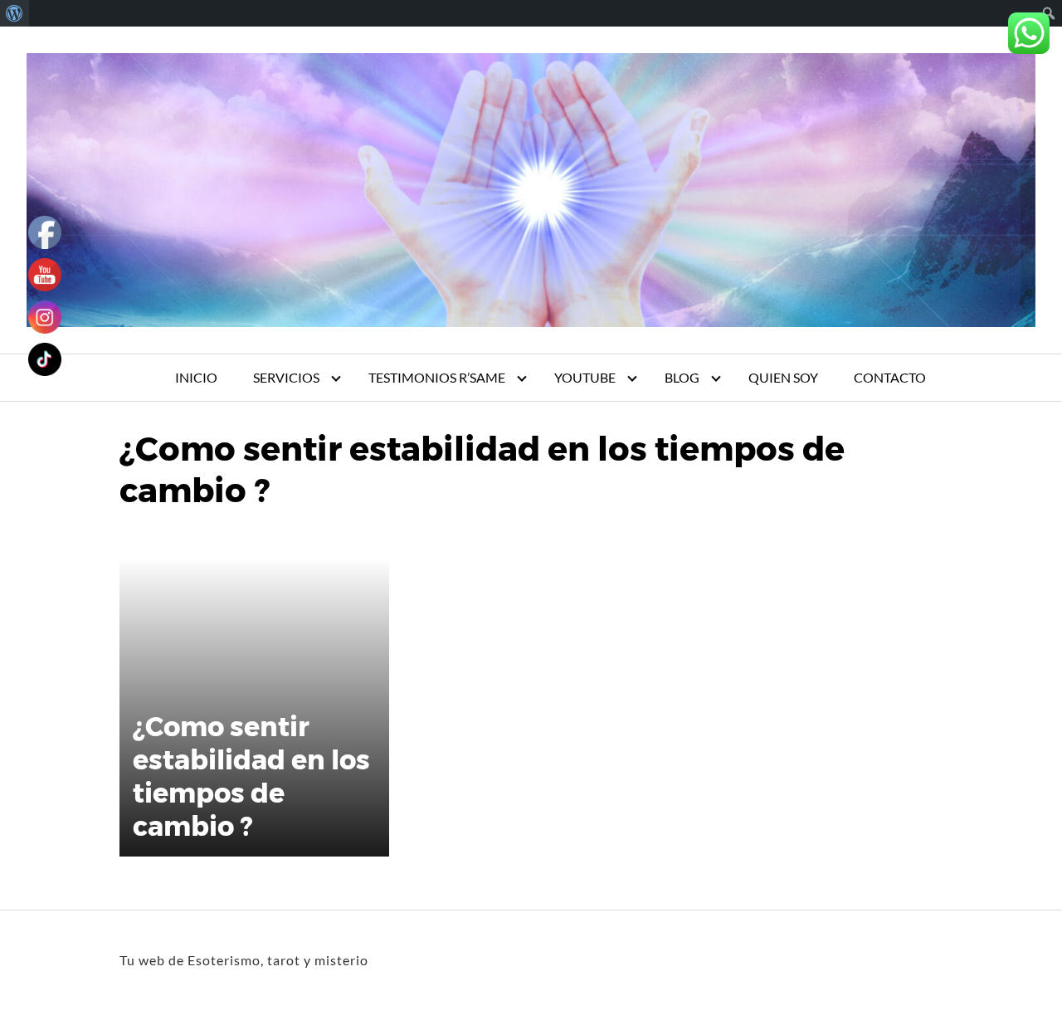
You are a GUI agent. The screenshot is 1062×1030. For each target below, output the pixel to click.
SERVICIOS (286, 377)
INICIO (196, 377)
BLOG (682, 377)
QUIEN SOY (783, 377)
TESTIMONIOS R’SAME (436, 377)
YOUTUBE (585, 377)
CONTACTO (890, 377)
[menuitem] (14, 13)
